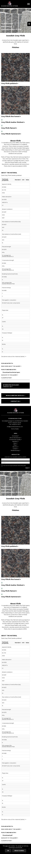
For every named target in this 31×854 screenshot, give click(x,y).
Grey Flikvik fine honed (10, 116)
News (14, 443)
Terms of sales (15, 428)
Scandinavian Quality (15, 439)
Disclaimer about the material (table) (13, 356)
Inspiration (15, 441)
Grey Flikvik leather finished (12, 122)
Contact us (15, 401)
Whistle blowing (15, 450)
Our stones (15, 436)
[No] (29, 849)
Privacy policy (23, 465)
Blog (15, 445)
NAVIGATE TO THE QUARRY (9, 375)
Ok (8, 850)
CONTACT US (7, 386)
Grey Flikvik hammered (10, 134)
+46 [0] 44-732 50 (16, 422)
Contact (15, 448)
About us (15, 446)
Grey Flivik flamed (8, 128)
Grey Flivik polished (9, 83)
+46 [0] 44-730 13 (16, 424)
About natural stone (15, 437)
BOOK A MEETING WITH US (15, 395)
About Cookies (19, 850)
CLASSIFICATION (6, 377)
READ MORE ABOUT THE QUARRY (10, 366)
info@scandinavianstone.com (15, 426)
